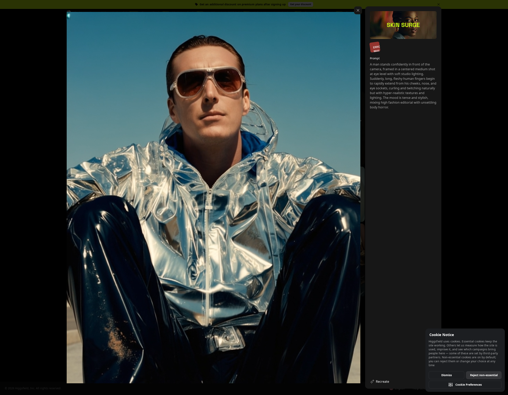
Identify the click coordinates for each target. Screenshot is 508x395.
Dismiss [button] (446, 375)
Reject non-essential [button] (484, 375)
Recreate (382, 381)
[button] (465, 385)
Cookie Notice (441, 334)
